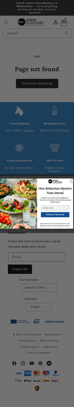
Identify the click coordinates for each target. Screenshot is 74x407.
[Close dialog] (71, 180)
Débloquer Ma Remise (55, 215)
